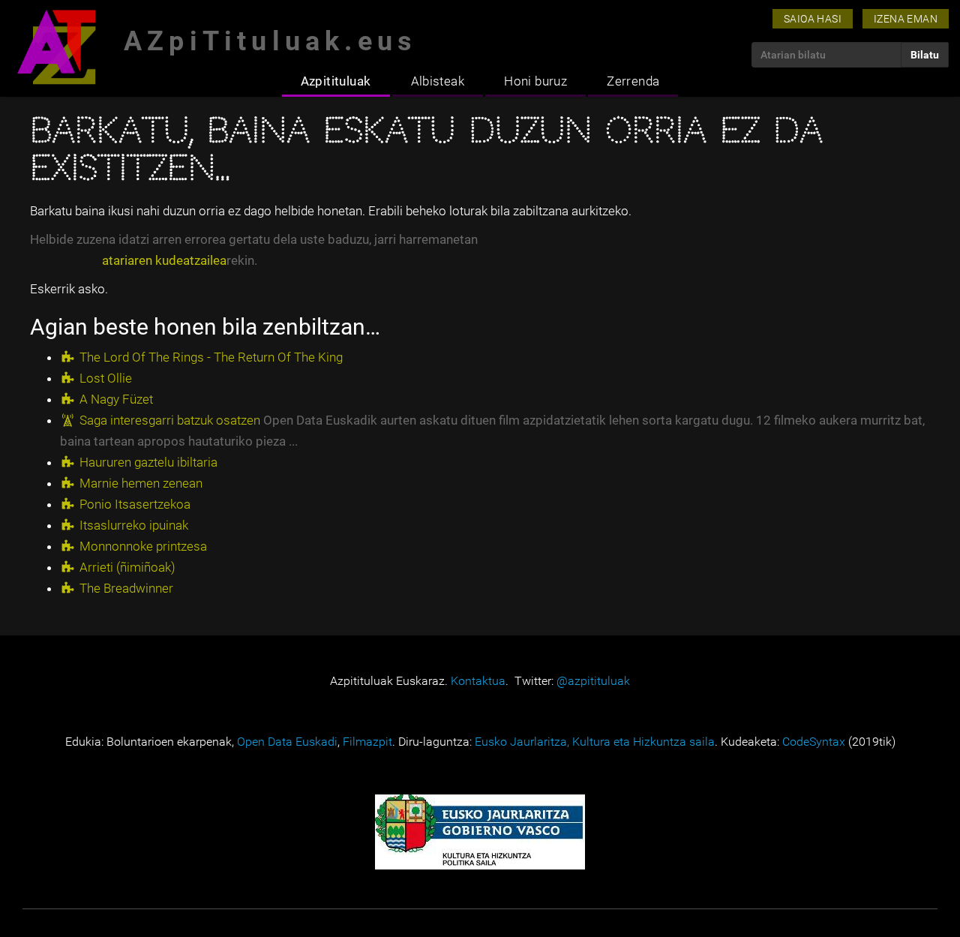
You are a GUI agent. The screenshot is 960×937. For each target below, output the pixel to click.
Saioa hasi (813, 19)
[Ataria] (56, 47)
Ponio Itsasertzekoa (135, 504)
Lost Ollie (106, 378)
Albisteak (438, 81)
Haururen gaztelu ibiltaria (149, 462)
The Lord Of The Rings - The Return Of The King (211, 357)
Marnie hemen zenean (141, 483)
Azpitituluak (336, 81)
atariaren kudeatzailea (164, 260)
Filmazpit (367, 741)
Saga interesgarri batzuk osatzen (170, 420)
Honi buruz (535, 81)
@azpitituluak (593, 681)
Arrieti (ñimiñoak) (128, 567)
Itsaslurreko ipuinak (134, 525)
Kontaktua (478, 681)
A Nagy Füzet (116, 399)
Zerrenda (633, 81)
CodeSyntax (813, 741)
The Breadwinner (126, 588)
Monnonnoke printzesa (143, 546)
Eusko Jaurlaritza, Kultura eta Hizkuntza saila (595, 741)
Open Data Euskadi (287, 741)
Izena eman (906, 19)
